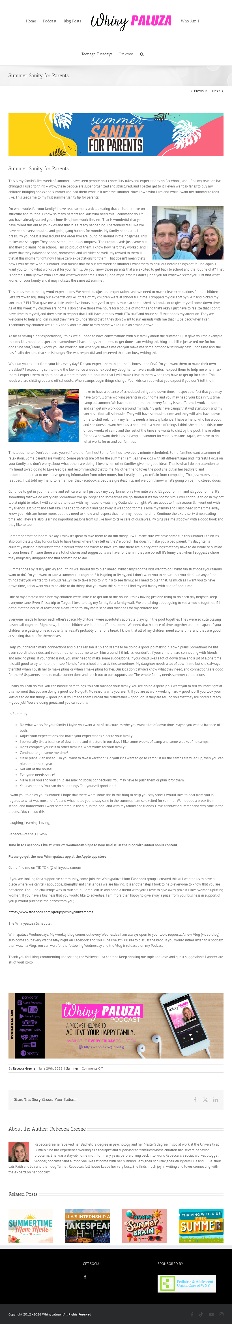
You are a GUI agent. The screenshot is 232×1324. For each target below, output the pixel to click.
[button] (142, 54)
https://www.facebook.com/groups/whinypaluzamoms (50, 912)
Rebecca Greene (24, 1068)
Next (216, 90)
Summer (72, 1068)
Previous (200, 90)
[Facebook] (85, 1277)
